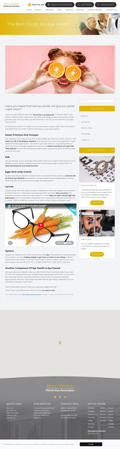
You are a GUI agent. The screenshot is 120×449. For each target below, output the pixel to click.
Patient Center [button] (94, 10)
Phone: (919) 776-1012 (69, 415)
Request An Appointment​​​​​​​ (61, 5)
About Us (84, 116)
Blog (60, 10)
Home (29, 10)
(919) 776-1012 (38, 5)
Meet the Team (86, 128)
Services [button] (49, 10)
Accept (91, 444)
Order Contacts (107, 5)
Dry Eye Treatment (41, 415)
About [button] (38, 10)
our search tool (48, 290)
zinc (47, 255)
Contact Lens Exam (41, 410)
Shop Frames (86, 5)
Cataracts (37, 418)
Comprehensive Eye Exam (44, 408)
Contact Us (111, 10)
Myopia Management (42, 413)
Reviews (80, 10)
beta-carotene (62, 193)
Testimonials (85, 134)
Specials (69, 10)
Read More (97, 203)
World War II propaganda (43, 115)
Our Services (85, 122)
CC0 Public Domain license (31, 294)
